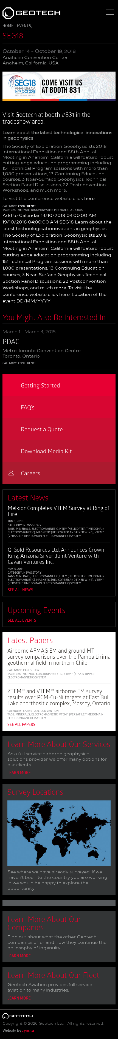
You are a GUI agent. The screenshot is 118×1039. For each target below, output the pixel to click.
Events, (24, 26)
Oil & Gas (76, 210)
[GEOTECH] (24, 13)
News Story (32, 525)
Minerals (61, 210)
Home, (8, 26)
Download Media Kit (46, 451)
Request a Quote (42, 429)
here (89, 199)
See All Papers (21, 725)
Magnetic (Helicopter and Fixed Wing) (64, 532)
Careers (30, 473)
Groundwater (42, 210)
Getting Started (40, 385)
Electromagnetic (45, 529)
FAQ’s (27, 407)
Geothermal (20, 210)
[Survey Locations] (59, 834)
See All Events (22, 621)
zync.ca (28, 1031)
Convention (50, 711)
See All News (20, 590)
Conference (27, 206)
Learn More (19, 773)
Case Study (31, 670)
